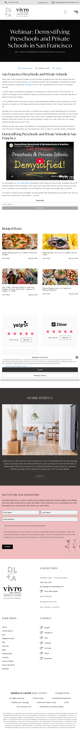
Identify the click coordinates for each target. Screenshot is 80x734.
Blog (16, 52)
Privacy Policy (38, 698)
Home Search (7, 631)
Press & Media (7, 661)
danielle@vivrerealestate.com (52, 586)
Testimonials (7, 653)
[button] (77, 357)
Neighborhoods (8, 638)
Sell (3, 642)
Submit (7, 547)
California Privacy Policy (46, 702)
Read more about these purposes (16, 366)
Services (5, 646)
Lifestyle (59, 68)
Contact (5, 657)
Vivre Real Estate (23, 183)
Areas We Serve (8, 665)
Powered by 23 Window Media (52, 707)
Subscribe (40, 200)
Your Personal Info (24, 707)
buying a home (31, 85)
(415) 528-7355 (46, 582)
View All (26, 340)
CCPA (66, 702)
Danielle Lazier (26, 68)
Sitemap (5, 669)
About (4, 627)
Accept (40, 370)
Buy (3, 635)
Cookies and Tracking (20, 702)
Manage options (40, 375)
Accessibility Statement (61, 698)
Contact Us (43, 3)
